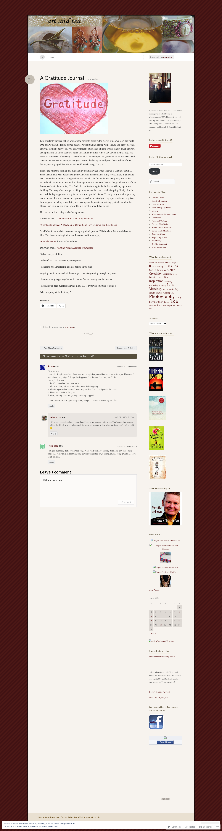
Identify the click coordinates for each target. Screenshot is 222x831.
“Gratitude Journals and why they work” (75, 218)
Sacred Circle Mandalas (161, 230)
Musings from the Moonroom (164, 214)
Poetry (178, 297)
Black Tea (171, 266)
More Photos (154, 590)
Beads (152, 266)
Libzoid (155, 210)
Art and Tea (111, 34)
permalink (167, 57)
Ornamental (156, 217)
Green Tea (162, 277)
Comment (126, 502)
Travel (159, 305)
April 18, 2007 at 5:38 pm (127, 367)
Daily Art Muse (158, 204)
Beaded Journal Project (168, 262)
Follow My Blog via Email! (160, 157)
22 (179, 620)
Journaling (153, 285)
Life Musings (161, 286)
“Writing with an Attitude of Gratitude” (75, 247)
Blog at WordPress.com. (49, 817)
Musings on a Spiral (125, 348)
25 (161, 625)
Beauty (160, 266)
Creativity (155, 273)
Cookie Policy (53, 826)
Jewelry (168, 281)
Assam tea (153, 262)
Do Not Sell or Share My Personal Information (81, 817)
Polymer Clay (156, 301)
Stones (166, 302)
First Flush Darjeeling (51, 348)
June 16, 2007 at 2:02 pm (127, 446)
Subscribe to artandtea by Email (162, 656)
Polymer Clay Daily (160, 224)
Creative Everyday (159, 201)
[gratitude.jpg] (74, 134)
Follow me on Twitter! (159, 691)
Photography (162, 296)
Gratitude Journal (48, 241)
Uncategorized (169, 305)
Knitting (162, 285)
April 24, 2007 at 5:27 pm (124, 417)
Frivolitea (53, 445)
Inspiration (69, 327)
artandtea (94, 79)
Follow (154, 171)
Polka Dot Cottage (159, 220)
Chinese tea (160, 269)
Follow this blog (165, 742)
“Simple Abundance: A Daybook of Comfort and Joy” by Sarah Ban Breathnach (78, 224)
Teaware (152, 305)
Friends (152, 277)
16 (151, 620)
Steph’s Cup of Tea (159, 237)
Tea (174, 300)
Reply (51, 406)
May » (153, 633)
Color (171, 270)
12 (165, 616)
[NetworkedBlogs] (165, 738)
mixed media (168, 289)
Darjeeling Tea (170, 273)
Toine (51, 366)
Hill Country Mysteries (161, 207)
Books (151, 270)
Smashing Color (158, 234)
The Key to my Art (159, 244)
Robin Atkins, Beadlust (161, 227)
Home (52, 57)
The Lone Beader (159, 247)
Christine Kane (158, 197)
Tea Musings (157, 240)
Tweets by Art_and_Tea (158, 697)
